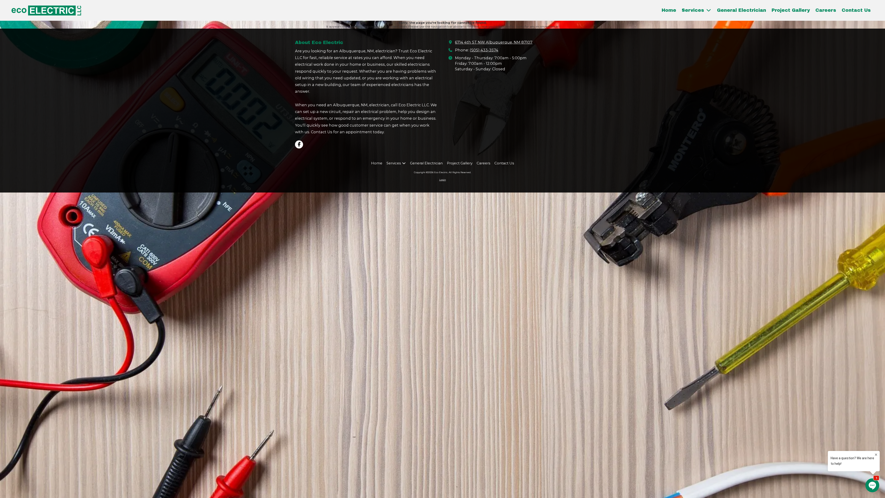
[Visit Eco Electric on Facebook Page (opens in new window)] (299, 144)
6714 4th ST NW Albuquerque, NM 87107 (493, 42)
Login (442, 179)
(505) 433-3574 (484, 50)
